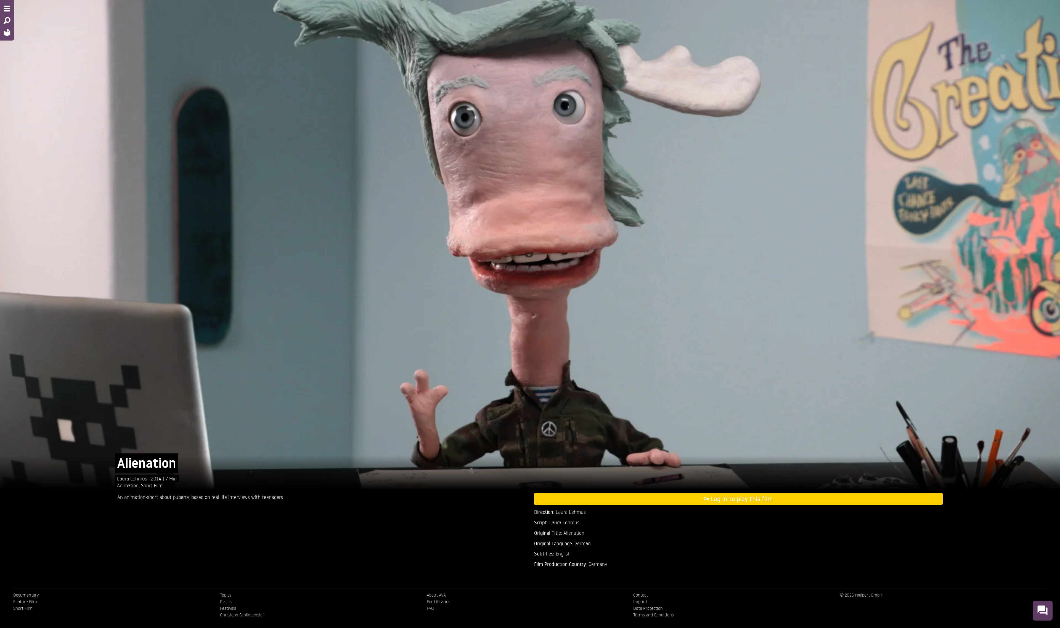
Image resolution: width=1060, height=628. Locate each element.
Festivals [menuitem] (228, 608)
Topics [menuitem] (225, 595)
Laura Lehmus (133, 478)
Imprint (640, 601)
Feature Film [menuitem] (25, 601)
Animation (128, 485)
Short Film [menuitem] (23, 608)
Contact (640, 595)
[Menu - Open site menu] (7, 8)
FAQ (430, 608)
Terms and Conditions (653, 615)
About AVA (436, 595)
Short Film (152, 485)
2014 (157, 478)
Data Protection (648, 608)
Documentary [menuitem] (26, 595)
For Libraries (438, 601)
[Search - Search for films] (7, 21)
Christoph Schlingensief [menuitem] (242, 615)
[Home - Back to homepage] (7, 32)
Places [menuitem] (226, 601)
